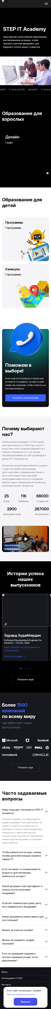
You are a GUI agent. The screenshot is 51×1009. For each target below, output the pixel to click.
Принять (26, 1001)
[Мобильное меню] (47, 4)
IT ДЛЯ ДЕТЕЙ (15, 89)
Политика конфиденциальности (21, 994)
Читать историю (13, 656)
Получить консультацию (25, 398)
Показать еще (25, 679)
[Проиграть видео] (25, 539)
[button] (22, 668)
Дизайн (31, 89)
